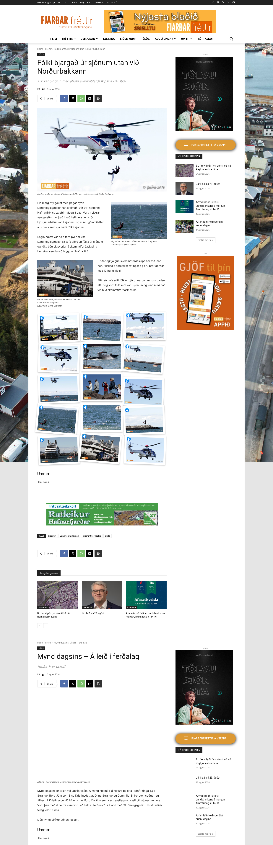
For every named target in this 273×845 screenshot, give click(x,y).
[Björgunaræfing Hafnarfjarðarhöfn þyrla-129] (59, 450)
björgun (52, 535)
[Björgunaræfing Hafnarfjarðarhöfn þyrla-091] (102, 386)
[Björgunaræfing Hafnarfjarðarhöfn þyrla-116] (102, 328)
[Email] (89, 98)
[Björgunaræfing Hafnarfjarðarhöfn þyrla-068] (143, 358)
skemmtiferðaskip (92, 535)
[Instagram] (218, 3)
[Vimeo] (228, 3)
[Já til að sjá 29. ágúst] (102, 595)
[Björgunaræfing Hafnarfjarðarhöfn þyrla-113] (102, 417)
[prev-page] (39, 625)
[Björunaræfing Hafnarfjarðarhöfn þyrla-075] (102, 356)
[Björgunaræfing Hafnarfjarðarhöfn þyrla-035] (59, 328)
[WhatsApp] (81, 98)
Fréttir (48, 48)
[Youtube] (233, 3)
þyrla (107, 535)
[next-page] (45, 625)
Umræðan (87, 607)
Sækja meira (204, 240)
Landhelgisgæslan (69, 535)
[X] (223, 3)
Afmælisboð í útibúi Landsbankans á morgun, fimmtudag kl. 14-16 (210, 206)
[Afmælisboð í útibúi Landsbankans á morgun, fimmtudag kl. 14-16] (146, 595)
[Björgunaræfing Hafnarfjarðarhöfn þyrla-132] (100, 448)
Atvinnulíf (43, 607)
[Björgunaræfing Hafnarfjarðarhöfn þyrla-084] (59, 389)
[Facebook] (213, 3)
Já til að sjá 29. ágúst (93, 613)
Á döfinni (131, 607)
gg (43, 88)
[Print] (98, 98)
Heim (40, 48)
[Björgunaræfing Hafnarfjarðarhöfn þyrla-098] (143, 392)
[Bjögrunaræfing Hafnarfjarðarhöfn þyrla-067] (59, 358)
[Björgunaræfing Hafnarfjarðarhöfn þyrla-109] (144, 420)
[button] (231, 38)
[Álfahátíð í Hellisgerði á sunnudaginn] (185, 226)
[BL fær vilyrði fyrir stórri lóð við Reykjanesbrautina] (57, 595)
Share (42, 318)
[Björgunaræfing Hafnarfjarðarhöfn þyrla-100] (57, 419)
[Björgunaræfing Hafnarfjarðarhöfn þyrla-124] (145, 450)
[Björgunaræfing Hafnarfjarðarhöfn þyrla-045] (145, 325)
